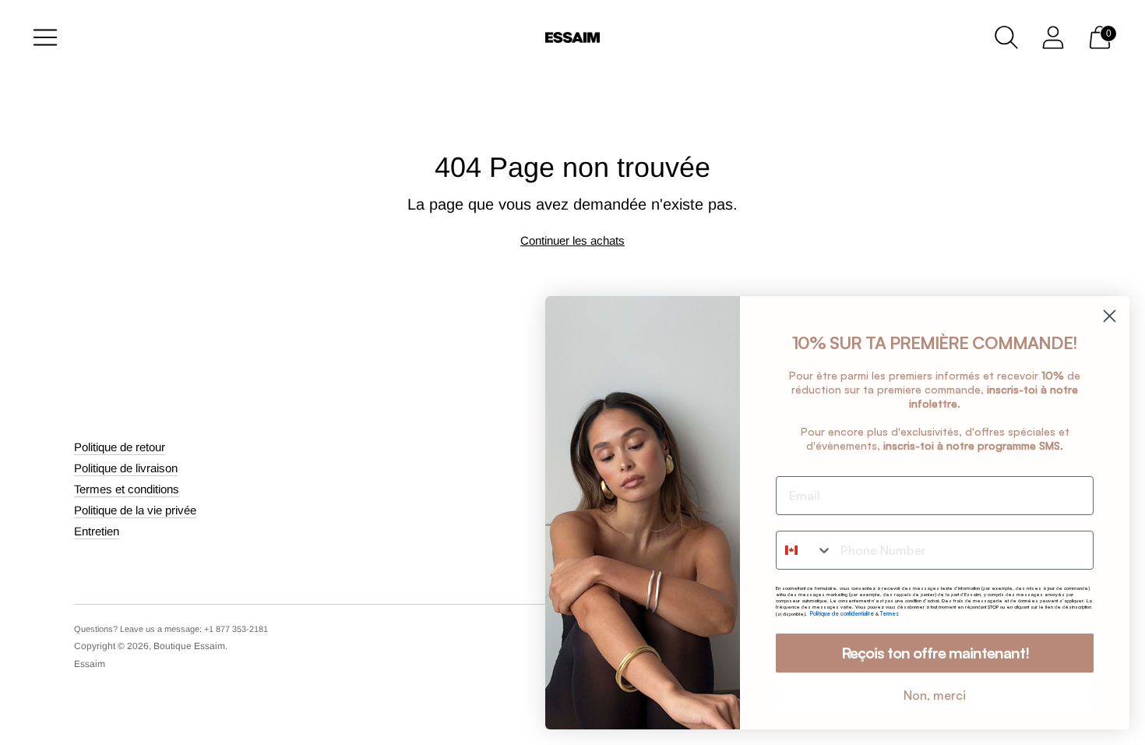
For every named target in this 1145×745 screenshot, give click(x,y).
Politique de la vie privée (135, 510)
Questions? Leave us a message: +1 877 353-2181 (171, 629)
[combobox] (805, 550)
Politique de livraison (126, 468)
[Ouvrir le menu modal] (45, 37)
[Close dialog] (1109, 316)
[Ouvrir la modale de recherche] (1006, 37)
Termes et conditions (126, 489)
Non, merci (935, 695)
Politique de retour (119, 447)
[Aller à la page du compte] (1053, 37)
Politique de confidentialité (842, 613)
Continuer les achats (572, 240)
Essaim (89, 663)
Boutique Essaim (189, 646)
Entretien (96, 531)
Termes (889, 613)
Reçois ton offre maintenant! (935, 652)
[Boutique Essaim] (572, 38)
